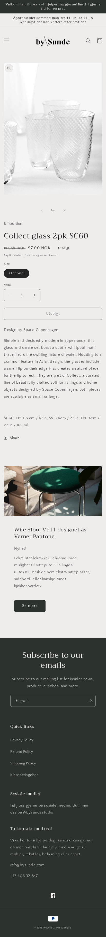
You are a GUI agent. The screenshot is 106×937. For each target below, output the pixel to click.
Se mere (30, 605)
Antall (8, 284)
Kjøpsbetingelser (24, 775)
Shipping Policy (23, 763)
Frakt (27, 255)
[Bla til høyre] (64, 210)
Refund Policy (21, 752)
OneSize (16, 273)
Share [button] (15, 438)
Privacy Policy (21, 740)
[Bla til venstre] (41, 210)
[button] (6, 41)
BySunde (47, 928)
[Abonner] (89, 701)
